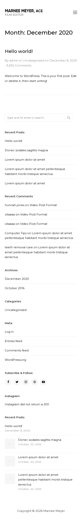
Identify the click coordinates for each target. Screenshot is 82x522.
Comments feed (17, 350)
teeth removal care (19, 247)
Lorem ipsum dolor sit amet (25, 159)
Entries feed (13, 341)
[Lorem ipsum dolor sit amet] (10, 461)
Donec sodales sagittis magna (26, 150)
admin (13, 60)
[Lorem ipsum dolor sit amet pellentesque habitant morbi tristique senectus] (10, 478)
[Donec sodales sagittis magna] (10, 444)
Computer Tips (16, 233)
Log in (9, 331)
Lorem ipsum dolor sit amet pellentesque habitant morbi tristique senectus (37, 252)
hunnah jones (14, 205)
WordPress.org (15, 360)
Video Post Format (43, 205)
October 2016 (14, 288)
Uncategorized (33, 60)
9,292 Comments (18, 65)
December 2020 (17, 279)
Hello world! (19, 51)
